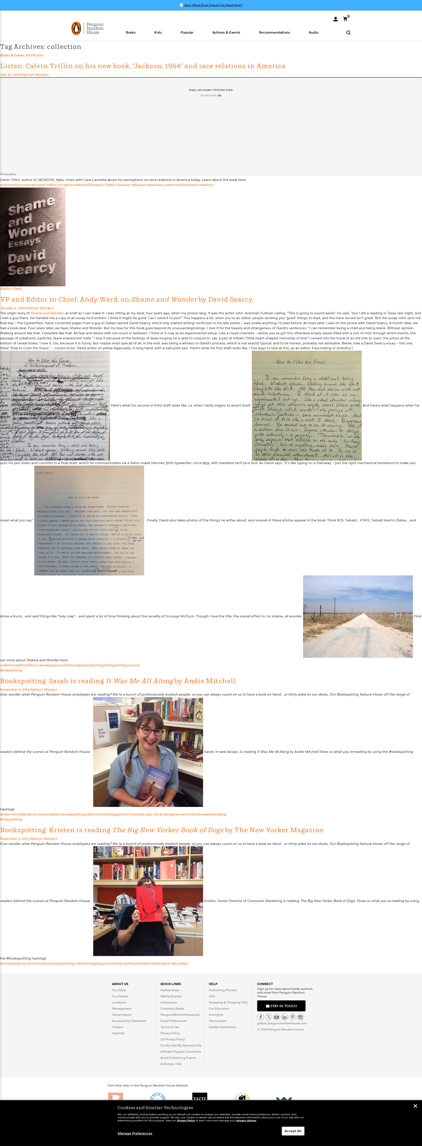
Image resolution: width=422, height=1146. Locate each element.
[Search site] (348, 32)
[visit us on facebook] (260, 1017)
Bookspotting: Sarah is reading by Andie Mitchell (118, 681)
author (5, 185)
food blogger (111, 814)
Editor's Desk (11, 288)
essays (51, 665)
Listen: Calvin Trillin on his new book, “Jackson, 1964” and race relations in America (143, 66)
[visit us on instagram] (300, 1017)
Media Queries (171, 996)
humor (109, 963)
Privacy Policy (170, 1033)
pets (136, 963)
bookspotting (73, 814)
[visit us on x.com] (268, 1017)
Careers (117, 1027)
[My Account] (335, 18)
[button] (130, 32)
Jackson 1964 (128, 185)
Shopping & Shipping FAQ (228, 1002)
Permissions (218, 1021)
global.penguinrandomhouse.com (282, 1023)
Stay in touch (283, 1006)
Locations (119, 1002)
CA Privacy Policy (172, 1039)
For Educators (219, 1009)
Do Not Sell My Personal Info (181, 1045)
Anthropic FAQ (171, 1064)
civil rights (63, 185)
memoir (179, 814)
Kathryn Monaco (35, 74)
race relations (202, 185)
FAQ (212, 996)
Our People (120, 996)
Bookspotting (11, 670)
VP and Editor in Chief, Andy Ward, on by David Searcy (126, 299)
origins (79, 665)
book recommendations (43, 814)
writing (109, 665)
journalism (147, 185)
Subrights (216, 1015)
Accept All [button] (293, 1131)
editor (21, 665)
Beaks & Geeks (12, 55)
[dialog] (211, 1123)
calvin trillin (45, 185)
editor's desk (36, 665)
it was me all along (158, 814)
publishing (94, 665)
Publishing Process (223, 990)
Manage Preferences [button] (135, 1133)
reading (219, 814)
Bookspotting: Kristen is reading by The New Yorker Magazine (162, 830)
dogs (100, 963)
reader (208, 814)
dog (93, 963)
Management (122, 1009)
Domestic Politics (102, 185)
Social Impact (122, 1015)
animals (6, 963)
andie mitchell (12, 814)
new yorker (165, 185)
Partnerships (169, 990)
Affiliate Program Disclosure (180, 1052)
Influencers (168, 1002)
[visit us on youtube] (276, 1017)
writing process (127, 665)
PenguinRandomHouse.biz (180, 1015)
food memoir (132, 814)
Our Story (119, 990)
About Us (120, 984)
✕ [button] (415, 1106)
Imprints (118, 1033)
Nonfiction (35, 55)
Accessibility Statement (129, 1021)
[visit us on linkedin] (284, 1017)
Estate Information (222, 1027)
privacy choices (246, 1121)
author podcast (23, 185)
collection (80, 185)
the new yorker (176, 963)
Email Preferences (173, 1021)
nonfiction (182, 185)
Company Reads (172, 1009)
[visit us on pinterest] (292, 1017)
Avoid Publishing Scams (178, 1058)
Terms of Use (169, 1027)
